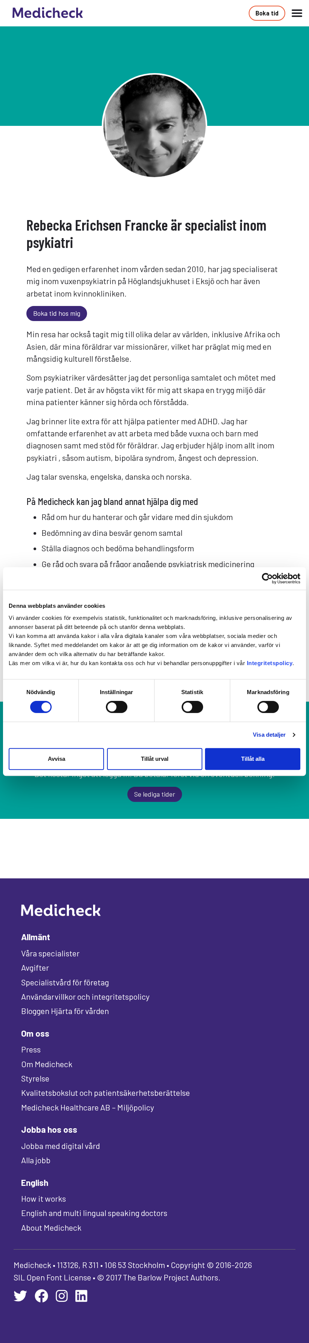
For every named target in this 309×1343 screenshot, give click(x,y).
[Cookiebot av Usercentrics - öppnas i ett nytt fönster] (267, 578)
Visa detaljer (269, 734)
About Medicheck (51, 1227)
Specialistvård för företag (65, 982)
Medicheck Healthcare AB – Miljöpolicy (87, 1107)
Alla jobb (35, 1160)
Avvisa (56, 759)
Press (31, 1049)
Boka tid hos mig (56, 313)
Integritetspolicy (270, 663)
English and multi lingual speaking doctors (94, 1213)
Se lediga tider (154, 794)
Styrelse (35, 1078)
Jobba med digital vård (60, 1145)
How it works (43, 1198)
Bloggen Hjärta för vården (65, 1011)
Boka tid (266, 13)
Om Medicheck (46, 1064)
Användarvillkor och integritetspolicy (85, 996)
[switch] (116, 707)
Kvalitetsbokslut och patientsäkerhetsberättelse (105, 1092)
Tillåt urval (154, 759)
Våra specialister (50, 953)
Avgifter (35, 967)
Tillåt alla (253, 759)
